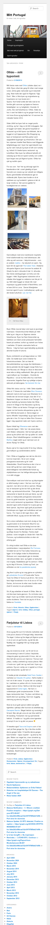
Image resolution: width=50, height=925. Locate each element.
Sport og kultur (12, 55)
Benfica (10, 440)
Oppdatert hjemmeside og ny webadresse (23, 782)
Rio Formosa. (36, 548)
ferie (20, 610)
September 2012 (13, 898)
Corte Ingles (22, 688)
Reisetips (36, 50)
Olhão (25, 85)
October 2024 (12, 863)
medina (17, 263)
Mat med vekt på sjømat (15, 50)
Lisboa (20, 759)
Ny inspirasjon (28, 835)
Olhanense (24, 426)
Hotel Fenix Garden (34, 675)
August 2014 (11, 871)
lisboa (13, 763)
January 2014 (12, 876)
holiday (25, 610)
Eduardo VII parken (24, 678)
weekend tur (20, 763)
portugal (37, 610)
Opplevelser (34, 607)
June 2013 (11, 885)
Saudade (17, 602)
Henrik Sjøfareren (14, 785)
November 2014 (13, 868)
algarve (15, 610)
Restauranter (11, 761)
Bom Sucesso (36, 391)
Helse (9, 918)
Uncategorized (28, 761)
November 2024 (13, 860)
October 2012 (12, 895)
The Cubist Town (29, 265)
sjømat (9, 612)
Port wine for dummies (16, 818)
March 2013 (11, 890)
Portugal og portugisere (15, 45)
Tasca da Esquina (26, 726)
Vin (28, 50)
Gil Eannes (11, 916)
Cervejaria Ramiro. (13, 710)
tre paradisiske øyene (27, 567)
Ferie (15, 607)
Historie (21, 607)
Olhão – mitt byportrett (14, 74)
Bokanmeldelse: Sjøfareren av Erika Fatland (24, 787)
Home (9, 40)
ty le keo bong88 (13, 835)
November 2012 (13, 893)
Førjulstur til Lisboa (19, 622)
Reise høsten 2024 (14, 795)
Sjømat (19, 761)
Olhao (27, 607)
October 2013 (12, 882)
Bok (8, 910)
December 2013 (13, 879)
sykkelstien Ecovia (16, 575)
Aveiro (9, 907)
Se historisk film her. (33, 383)
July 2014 (10, 874)
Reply (15, 612)
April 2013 (11, 887)
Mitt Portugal (16, 15)
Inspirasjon (19, 40)
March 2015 (11, 866)
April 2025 (11, 857)
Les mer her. (27, 292)
